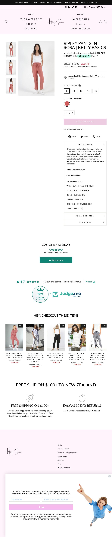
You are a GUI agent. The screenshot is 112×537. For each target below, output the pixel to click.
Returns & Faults (63, 449)
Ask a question (85, 216)
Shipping (77, 66)
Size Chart (85, 222)
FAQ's (60, 445)
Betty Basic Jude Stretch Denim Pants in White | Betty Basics (35, 357)
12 (81, 91)
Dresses (31, 24)
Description (85, 144)
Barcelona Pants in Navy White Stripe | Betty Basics (97, 356)
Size (71, 85)
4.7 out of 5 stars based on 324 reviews (62, 281)
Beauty (81, 24)
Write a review (56, 260)
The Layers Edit (31, 19)
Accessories (81, 19)
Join (41, 507)
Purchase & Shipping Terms (67, 453)
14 (88, 91)
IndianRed (67, 103)
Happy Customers (64, 468)
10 (74, 91)
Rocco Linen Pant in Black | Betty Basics (56, 355)
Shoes (81, 14)
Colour (73, 98)
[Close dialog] (109, 476)
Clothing (31, 29)
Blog (59, 464)
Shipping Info (62, 456)
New (31, 14)
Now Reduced (80, 29)
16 (96, 91)
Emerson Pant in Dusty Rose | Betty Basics (14, 355)
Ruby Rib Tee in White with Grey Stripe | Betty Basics (77, 356)
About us (61, 460)
